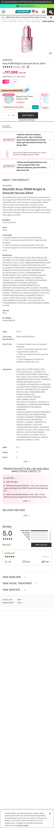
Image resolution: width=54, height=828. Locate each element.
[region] (27, 819)
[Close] (50, 813)
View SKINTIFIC (12, 589)
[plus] (13, 115)
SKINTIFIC (7, 60)
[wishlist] (23, 67)
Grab (35, 107)
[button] (50, 11)
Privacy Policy (23, 825)
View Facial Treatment (18, 583)
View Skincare (12, 577)
